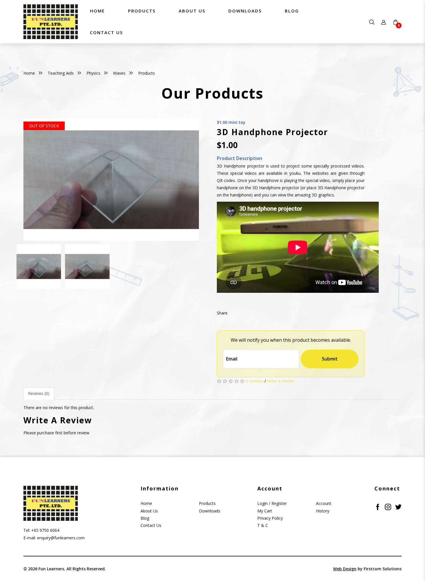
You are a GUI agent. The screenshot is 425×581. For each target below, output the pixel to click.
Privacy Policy (270, 518)
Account (323, 503)
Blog (145, 518)
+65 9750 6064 (45, 530)
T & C (262, 525)
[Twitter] (398, 506)
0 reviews (254, 381)
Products (146, 73)
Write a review (280, 381)
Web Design (344, 568)
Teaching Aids (61, 73)
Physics (93, 73)
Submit (330, 359)
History (322, 511)
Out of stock (44, 125)
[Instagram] (388, 506)
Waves (119, 73)
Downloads (209, 511)
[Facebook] (377, 506)
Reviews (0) (38, 393)
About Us (149, 511)
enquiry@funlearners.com (61, 537)
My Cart (264, 511)
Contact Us (151, 525)
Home (29, 73)
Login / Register (272, 503)
